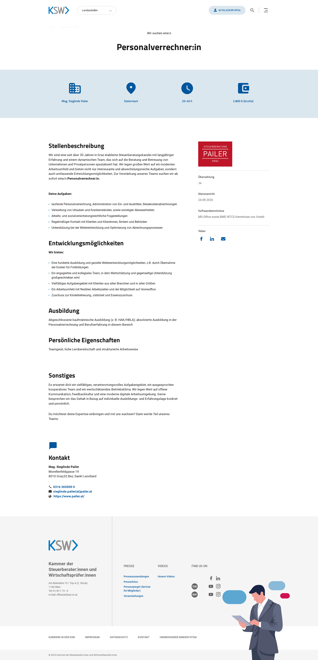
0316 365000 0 (64, 487)
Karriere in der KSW (62, 637)
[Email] (223, 239)
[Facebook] (201, 239)
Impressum (92, 637)
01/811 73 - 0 (60, 590)
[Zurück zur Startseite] (61, 10)
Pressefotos (131, 581)
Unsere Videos (166, 576)
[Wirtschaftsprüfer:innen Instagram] (218, 594)
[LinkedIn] (212, 239)
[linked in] (218, 578)
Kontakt (144, 637)
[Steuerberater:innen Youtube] (211, 586)
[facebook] (211, 578)
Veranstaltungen (133, 595)
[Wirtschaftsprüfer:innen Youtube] (211, 594)
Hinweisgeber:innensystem (178, 637)
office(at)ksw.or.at (66, 594)
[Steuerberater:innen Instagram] (218, 586)
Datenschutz (119, 637)
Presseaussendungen (136, 576)
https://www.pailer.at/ (69, 496)
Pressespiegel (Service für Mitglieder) (137, 588)
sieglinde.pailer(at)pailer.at (72, 491)
